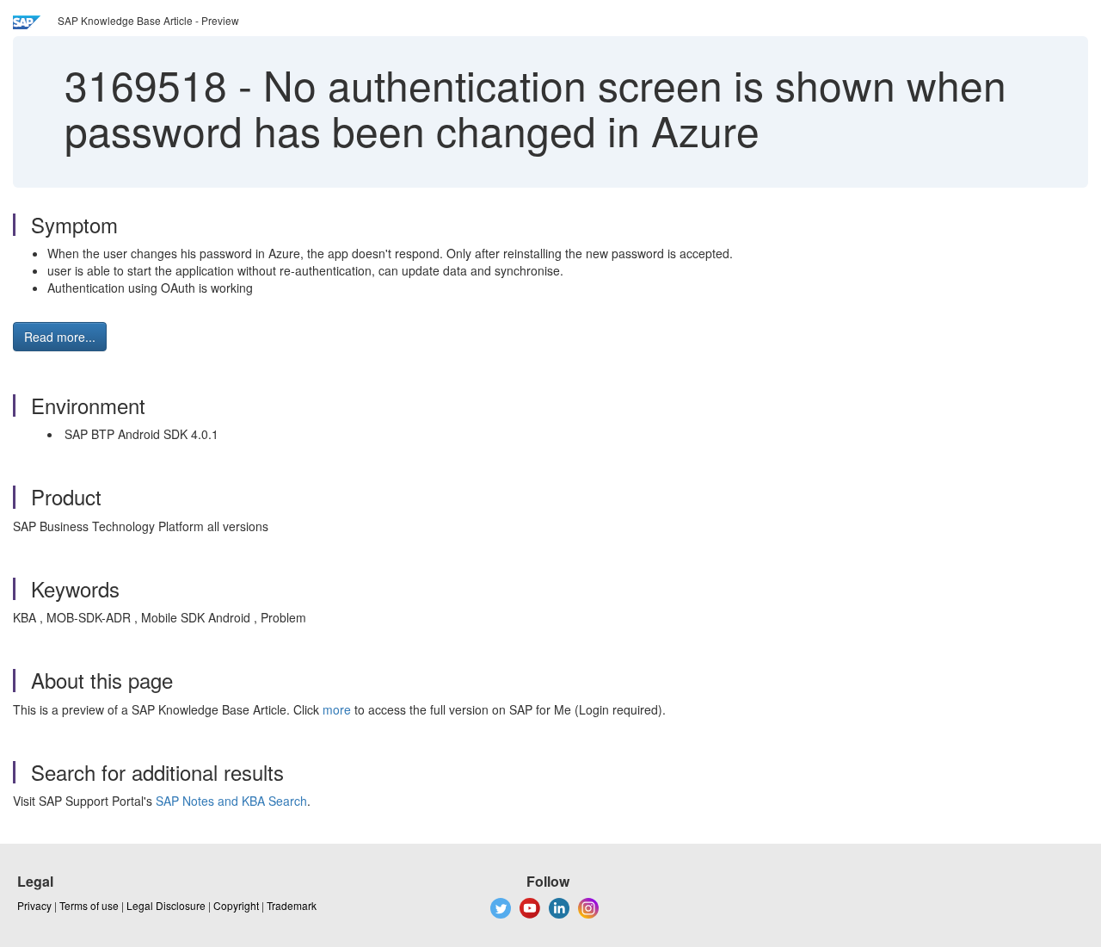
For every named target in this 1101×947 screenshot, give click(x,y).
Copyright (236, 905)
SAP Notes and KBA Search (231, 800)
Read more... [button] (59, 336)
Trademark (292, 905)
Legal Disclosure (166, 905)
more (337, 709)
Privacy (34, 905)
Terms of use (89, 905)
